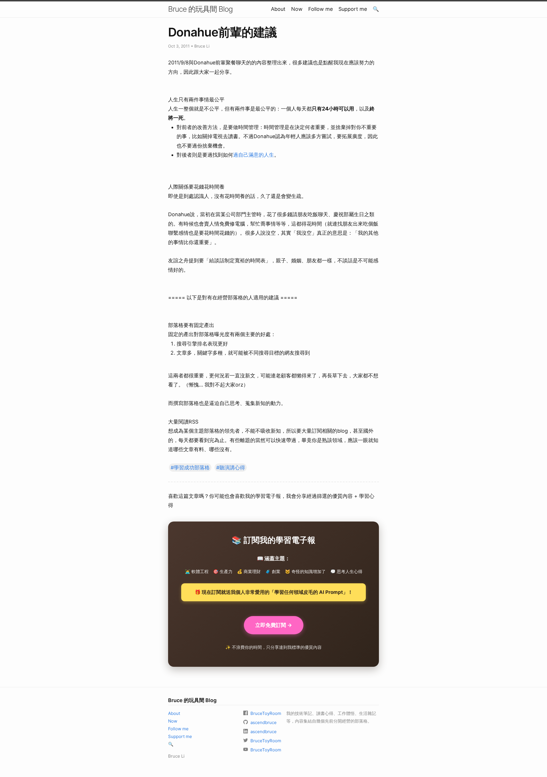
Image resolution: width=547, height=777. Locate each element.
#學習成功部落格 (190, 468)
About (278, 9)
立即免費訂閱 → (273, 625)
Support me (352, 9)
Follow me (320, 9)
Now (297, 9)
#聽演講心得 (230, 468)
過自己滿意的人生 (253, 155)
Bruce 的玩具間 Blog (200, 9)
